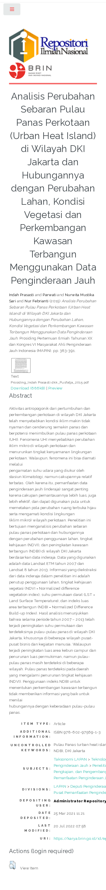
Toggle (12, 10)
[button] (12, 865)
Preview (55, 388)
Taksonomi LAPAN (70, 759)
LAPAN (60, 786)
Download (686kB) (28, 388)
